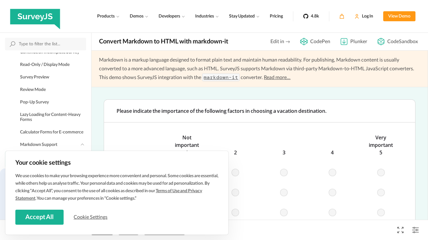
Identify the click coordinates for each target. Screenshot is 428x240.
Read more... (277, 77)
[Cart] (341, 16)
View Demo (399, 16)
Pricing (276, 16)
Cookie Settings (90, 217)
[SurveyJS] (35, 16)
